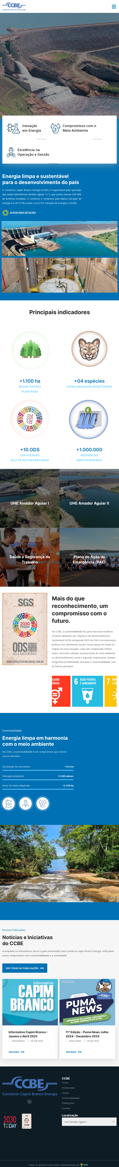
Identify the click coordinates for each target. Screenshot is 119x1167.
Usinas (65, 1092)
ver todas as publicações (22, 968)
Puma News (75, 1040)
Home (65, 1082)
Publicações (68, 1103)
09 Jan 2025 (93, 1040)
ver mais (14, 1051)
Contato (66, 1108)
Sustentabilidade (70, 1097)
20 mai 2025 (37, 1040)
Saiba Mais (75, 98)
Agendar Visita (45, 98)
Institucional (68, 1087)
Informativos (18, 1040)
